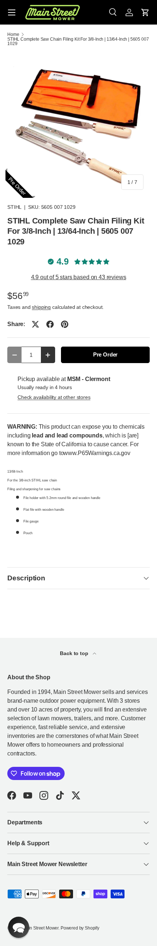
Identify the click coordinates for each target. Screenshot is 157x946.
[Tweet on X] (35, 324)
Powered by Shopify (80, 928)
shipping (41, 307)
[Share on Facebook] (50, 324)
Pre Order (105, 355)
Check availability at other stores (54, 397)
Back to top (74, 653)
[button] (145, 12)
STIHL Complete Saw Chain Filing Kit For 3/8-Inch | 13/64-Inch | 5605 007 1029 (78, 41)
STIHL (14, 207)
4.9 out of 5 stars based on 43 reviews (78, 277)
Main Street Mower (40, 928)
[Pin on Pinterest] (64, 324)
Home (13, 34)
